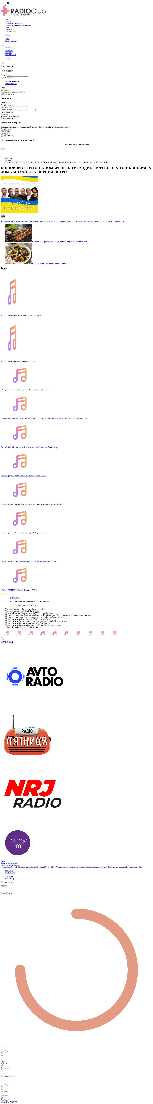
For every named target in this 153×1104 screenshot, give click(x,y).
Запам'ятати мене (14, 82)
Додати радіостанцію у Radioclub (18, 25)
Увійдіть (15, 116)
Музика (8, 21)
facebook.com (10, 873)
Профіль (8, 29)
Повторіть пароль (7, 110)
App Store (9, 877)
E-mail (3, 105)
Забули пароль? (11, 84)
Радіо (3, 861)
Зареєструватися (11, 41)
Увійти (8, 27)
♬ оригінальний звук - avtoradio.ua (23, 605)
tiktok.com (9, 871)
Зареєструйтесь (19, 92)
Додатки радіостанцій (13, 23)
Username (8, 47)
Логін (3, 75)
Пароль (3, 77)
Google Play (9, 879)
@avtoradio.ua (15, 598)
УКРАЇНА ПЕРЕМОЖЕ (114, 221)
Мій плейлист (10, 31)
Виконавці (9, 160)
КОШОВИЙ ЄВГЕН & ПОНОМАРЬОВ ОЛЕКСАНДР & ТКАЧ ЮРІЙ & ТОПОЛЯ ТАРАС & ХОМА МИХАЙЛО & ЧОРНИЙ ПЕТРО (53, 221)
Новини (8, 19)
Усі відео (4, 594)
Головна (8, 158)
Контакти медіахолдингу (10, 865)
